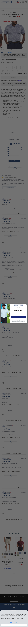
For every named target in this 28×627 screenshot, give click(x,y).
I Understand (14, 625)
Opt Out (5, 619)
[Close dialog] (26, 304)
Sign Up (18, 317)
